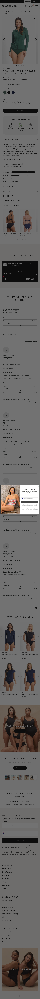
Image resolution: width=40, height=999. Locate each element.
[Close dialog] (38, 486)
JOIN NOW (29, 502)
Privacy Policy (35, 508)
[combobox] (23, 498)
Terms (32, 508)
